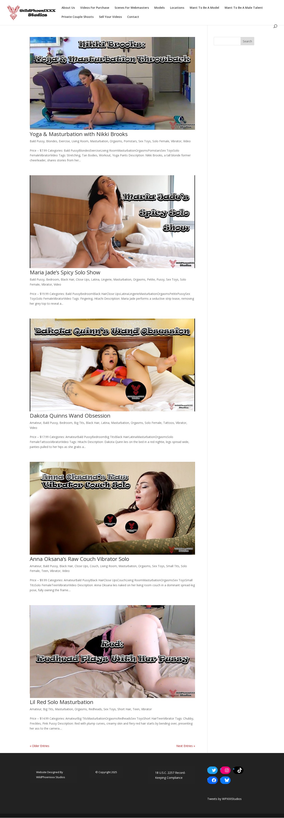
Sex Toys (144, 141)
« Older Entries (39, 746)
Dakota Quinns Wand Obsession (70, 415)
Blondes (51, 141)
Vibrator (176, 141)
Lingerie (106, 279)
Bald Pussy (37, 141)
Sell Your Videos (110, 17)
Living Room (80, 141)
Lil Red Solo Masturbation (61, 702)
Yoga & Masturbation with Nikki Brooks (79, 134)
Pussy (160, 279)
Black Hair (67, 279)
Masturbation (99, 141)
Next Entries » (185, 746)
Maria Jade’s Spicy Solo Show (65, 272)
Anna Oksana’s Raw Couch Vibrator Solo (79, 559)
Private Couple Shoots (78, 17)
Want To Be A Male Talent (244, 8)
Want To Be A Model (204, 8)
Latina (95, 279)
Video (187, 141)
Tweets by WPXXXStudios (224, 799)
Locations (177, 8)
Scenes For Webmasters (132, 8)
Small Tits (172, 566)
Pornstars (130, 141)
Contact (133, 17)
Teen (44, 571)
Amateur (35, 423)
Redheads (95, 709)
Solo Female (160, 141)
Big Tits (79, 423)
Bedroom (52, 279)
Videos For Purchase (94, 8)
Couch (94, 566)
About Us (68, 8)
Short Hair (124, 709)
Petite (151, 279)
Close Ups (82, 279)
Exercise (64, 141)
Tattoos (168, 423)
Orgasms (116, 141)
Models (159, 8)
